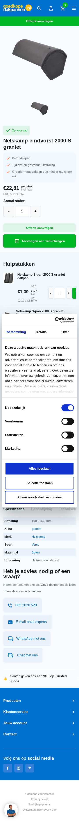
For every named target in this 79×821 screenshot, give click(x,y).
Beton (36, 552)
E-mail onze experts (31, 622)
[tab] (14, 509)
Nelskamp (38, 536)
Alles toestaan (39, 468)
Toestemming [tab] (15, 332)
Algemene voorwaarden (39, 794)
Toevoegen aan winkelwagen (43, 241)
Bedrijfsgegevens (40, 804)
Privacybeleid (39, 799)
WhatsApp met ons (31, 638)
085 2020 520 (26, 605)
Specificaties (14, 509)
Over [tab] (65, 332)
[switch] (67, 421)
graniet (36, 528)
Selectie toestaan (40, 483)
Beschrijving (41, 509)
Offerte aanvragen (39, 21)
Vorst (35, 544)
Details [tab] (41, 332)
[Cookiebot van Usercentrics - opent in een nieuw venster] (56, 320)
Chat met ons (27, 655)
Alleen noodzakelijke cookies (39, 497)
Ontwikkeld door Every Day (40, 809)
